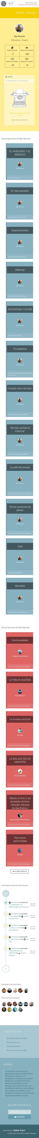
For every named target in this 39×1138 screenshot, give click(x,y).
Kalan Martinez (20, 696)
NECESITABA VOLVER (20, 309)
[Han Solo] (24, 939)
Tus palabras (20, 348)
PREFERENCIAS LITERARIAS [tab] (17, 81)
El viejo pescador (20, 190)
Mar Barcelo (15, 902)
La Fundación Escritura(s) (15, 1071)
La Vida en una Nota (20, 679)
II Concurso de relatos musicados (19, 666)
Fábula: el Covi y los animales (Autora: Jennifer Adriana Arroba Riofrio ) (20, 803)
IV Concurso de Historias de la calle (19, 494)
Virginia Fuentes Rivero (20, 656)
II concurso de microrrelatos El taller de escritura (20, 374)
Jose (20, 546)
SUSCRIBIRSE (20, 1117)
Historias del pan (13, 178)
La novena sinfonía (20, 719)
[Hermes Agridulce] (19, 953)
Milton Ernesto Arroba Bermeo (20, 820)
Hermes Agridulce (20, 776)
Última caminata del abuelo (20, 508)
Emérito (20, 855)
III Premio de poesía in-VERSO (18, 415)
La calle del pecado (20, 467)
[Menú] (3, 3)
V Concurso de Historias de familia (19, 533)
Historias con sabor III (15, 573)
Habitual (20, 269)
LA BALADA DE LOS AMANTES (20, 760)
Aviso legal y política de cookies (16, 1038)
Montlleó (20, 585)
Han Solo (20, 735)
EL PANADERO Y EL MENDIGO (20, 153)
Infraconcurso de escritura (16, 217)
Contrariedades (20, 640)
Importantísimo (20, 230)
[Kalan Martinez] (25, 928)
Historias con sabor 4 (15, 336)
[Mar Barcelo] (19, 28)
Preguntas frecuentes (13, 1046)
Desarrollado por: (14, 1130)
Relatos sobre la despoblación (17, 612)
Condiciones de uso (12, 1042)
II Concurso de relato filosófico (18, 454)
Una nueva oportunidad (20, 839)
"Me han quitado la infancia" (20, 429)
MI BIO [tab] (10, 77)
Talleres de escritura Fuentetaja (16, 1050)
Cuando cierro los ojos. (20, 388)
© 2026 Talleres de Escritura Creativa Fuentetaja (22, 1133)
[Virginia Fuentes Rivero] (22, 916)
